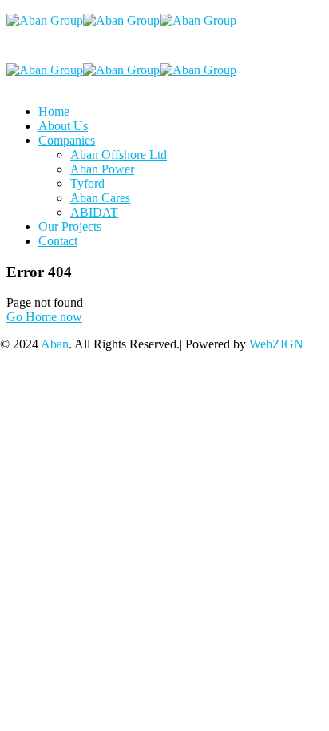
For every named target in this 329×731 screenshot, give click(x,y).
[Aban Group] (44, 20)
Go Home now (44, 317)
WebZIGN (276, 344)
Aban (55, 344)
